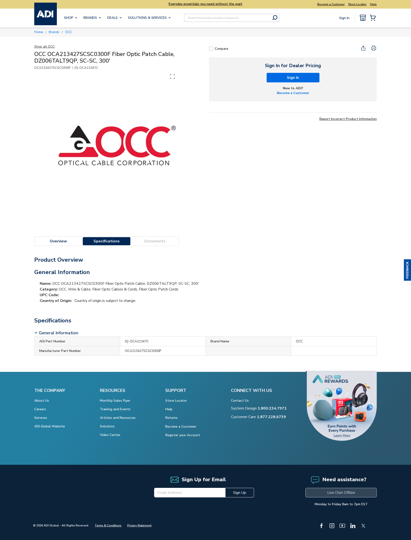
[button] (407, 270)
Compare (221, 48)
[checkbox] (211, 49)
